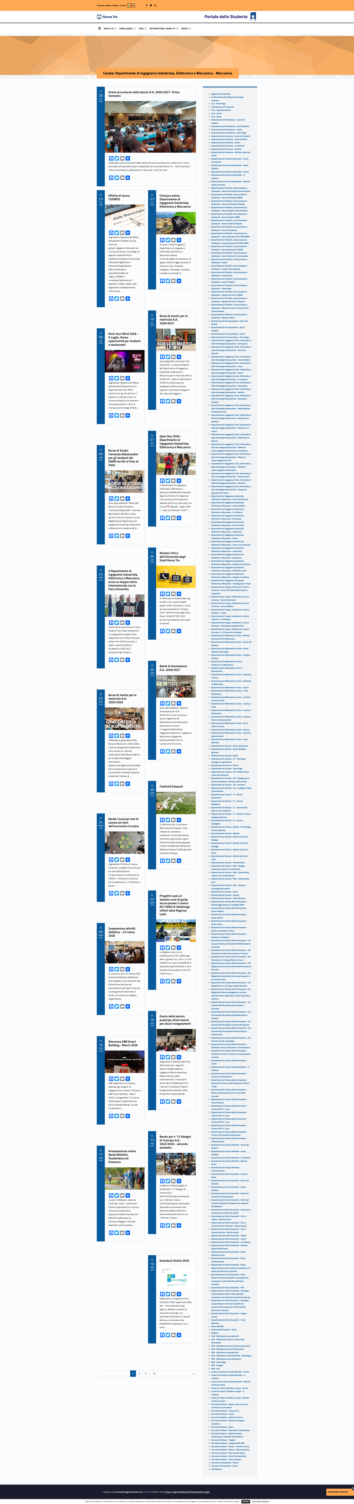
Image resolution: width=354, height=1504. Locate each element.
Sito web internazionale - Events (225, 1462)
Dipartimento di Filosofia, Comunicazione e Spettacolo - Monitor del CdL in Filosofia (229, 300)
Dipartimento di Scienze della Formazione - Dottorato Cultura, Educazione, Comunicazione (230, 1046)
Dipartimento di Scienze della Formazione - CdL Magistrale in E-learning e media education (231, 984)
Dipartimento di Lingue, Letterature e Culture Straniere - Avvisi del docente (230, 598)
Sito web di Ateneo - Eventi (222, 1413)
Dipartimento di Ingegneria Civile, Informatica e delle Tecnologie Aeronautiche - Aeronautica (231, 342)
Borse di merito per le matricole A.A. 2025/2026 (122, 699)
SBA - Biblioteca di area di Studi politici (227, 1349)
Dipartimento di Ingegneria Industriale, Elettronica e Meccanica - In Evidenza (227, 511)
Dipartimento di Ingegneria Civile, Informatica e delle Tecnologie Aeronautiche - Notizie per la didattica (231, 418)
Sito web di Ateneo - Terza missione (226, 1459)
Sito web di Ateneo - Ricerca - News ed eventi (230, 1449)
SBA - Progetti (217, 1365)
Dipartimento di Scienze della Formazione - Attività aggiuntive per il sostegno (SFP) (229, 903)
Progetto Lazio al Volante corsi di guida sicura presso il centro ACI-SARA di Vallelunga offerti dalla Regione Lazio (175, 904)
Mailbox (116, 5)
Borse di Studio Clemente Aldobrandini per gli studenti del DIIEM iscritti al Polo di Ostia (123, 457)
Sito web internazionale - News (224, 1465)
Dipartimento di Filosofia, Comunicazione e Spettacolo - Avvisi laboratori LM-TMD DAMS (230, 241)
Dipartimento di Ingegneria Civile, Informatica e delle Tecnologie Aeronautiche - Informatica (231, 384)
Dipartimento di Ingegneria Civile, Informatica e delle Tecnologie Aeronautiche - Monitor (231, 391)
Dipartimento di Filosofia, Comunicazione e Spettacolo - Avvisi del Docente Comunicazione (230, 189)
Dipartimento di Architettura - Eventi (226, 129)
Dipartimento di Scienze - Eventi (224, 765)
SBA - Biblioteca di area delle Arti (225, 1336)
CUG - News (216, 116)
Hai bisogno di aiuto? (338, 1491)
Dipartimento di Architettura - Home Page (228, 132)
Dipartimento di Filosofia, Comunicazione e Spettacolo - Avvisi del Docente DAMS (229, 196)
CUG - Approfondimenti (221, 110)
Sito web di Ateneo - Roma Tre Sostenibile (228, 1456)
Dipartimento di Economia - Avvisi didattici (229, 139)
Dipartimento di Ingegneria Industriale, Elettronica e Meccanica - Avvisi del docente (229, 498)
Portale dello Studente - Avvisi (224, 1329)
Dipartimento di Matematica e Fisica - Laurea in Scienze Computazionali (231, 718)
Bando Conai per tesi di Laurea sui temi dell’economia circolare (123, 823)
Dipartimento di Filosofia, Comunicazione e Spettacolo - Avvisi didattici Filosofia (229, 222)
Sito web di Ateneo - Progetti (223, 1439)
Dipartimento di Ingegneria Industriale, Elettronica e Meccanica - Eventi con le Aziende (230, 543)
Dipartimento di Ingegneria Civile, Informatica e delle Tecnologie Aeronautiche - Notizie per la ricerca (231, 428)
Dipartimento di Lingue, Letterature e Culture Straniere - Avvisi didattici (230, 605)
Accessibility (187, 1491)
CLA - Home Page (218, 103)
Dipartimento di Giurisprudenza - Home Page (230, 337)
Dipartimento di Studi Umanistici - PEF (227, 1287)
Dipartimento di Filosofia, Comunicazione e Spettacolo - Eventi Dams (229, 274)
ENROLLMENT (126, 28)
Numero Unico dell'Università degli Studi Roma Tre (173, 557)
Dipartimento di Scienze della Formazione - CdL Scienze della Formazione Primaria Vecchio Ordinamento (231, 1031)
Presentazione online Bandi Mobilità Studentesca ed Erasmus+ (122, 1156)
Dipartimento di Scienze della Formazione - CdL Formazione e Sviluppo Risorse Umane (231, 958)
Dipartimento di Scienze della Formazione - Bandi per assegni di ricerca (229, 929)
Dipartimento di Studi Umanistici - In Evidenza (230, 1242)
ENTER (184, 28)
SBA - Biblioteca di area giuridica (225, 1352)
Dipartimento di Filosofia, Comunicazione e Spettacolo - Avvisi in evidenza (229, 228)
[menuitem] (99, 28)
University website (104, 5)
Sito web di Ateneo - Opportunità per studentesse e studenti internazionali (227, 1435)
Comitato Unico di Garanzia (222, 106)
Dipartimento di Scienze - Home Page (226, 768)
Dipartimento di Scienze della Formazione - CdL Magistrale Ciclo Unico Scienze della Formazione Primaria (231, 966)
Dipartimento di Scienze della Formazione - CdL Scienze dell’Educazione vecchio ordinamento (231, 1023)
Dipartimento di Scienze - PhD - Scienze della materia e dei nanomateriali (230, 874)
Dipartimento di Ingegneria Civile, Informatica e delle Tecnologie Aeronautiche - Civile (231, 365)
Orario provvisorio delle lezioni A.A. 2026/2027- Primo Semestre (144, 94)
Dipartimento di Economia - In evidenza (227, 145)
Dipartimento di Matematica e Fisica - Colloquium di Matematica (227, 663)
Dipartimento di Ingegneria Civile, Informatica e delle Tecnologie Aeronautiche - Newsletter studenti (231, 399)
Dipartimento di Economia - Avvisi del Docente (230, 136)
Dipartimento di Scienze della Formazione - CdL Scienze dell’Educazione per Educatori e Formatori (231, 1005)
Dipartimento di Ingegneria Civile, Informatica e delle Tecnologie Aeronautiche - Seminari (231, 481)
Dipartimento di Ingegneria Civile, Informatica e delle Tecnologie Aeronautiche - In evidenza (231, 378)
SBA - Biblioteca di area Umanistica (226, 1358)
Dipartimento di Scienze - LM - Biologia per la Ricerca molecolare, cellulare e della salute (230, 780)
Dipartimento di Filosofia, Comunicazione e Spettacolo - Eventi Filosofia (229, 280)
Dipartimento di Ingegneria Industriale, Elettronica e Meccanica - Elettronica (227, 530)
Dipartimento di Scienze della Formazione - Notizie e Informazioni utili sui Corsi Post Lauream (229, 1093)
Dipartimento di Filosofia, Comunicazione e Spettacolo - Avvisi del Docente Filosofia (229, 202)
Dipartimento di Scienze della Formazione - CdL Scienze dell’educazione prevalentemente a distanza (231, 1015)
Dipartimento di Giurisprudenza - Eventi (228, 333)
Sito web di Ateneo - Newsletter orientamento (230, 1430)
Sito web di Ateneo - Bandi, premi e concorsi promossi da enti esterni (229, 1406)
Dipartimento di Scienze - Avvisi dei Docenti (229, 745)
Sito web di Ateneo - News (222, 1426)
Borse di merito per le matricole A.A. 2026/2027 (174, 320)
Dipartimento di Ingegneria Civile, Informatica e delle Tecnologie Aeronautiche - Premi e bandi (231, 475)
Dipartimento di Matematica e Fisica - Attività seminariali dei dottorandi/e (230, 637)
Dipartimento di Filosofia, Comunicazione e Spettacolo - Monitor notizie (229, 316)
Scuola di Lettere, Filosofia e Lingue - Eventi (229, 1388)
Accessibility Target (201, 1491)
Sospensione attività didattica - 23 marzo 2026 (121, 932)
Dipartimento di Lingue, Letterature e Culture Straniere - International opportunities (230, 624)
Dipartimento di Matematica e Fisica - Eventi (230, 687)
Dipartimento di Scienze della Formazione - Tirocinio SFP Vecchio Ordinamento (229, 1133)
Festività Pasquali (171, 786)
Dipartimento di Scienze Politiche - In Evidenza (230, 1157)
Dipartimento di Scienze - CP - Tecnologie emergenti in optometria (228, 760)
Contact (123, 5)
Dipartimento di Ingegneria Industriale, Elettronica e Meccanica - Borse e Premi (227, 524)
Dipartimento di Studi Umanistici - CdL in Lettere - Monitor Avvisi (228, 1218)
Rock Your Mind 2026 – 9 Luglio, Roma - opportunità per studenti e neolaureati (124, 339)
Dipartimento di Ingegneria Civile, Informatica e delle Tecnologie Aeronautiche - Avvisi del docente (231, 350)
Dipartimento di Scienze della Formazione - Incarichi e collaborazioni (229, 1075)
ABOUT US (109, 28)
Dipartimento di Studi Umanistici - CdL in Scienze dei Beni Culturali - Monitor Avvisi (229, 1224)
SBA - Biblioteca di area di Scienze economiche (230, 1345)
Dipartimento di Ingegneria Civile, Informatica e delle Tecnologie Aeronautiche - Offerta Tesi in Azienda (231, 437)
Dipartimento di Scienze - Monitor (225, 833)
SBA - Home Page (218, 1362)
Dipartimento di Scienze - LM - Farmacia (228, 784)
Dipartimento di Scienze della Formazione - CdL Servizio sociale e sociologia (231, 1039)
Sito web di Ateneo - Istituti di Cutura (227, 1417)
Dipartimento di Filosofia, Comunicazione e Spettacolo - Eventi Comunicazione (229, 267)
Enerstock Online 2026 (174, 1260)
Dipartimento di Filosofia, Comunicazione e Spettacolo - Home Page (229, 287)
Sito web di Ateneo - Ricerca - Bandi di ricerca (230, 1446)
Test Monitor (216, 1469)
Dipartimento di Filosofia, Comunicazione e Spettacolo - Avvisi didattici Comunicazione (229, 209)
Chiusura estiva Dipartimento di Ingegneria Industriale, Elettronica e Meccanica (175, 201)
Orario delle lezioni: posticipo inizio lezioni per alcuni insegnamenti (175, 1020)
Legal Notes (177, 1491)
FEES (141, 28)
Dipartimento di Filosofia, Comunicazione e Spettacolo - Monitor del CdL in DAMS (229, 293)
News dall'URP (217, 1326)
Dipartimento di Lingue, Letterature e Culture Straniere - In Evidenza (230, 618)
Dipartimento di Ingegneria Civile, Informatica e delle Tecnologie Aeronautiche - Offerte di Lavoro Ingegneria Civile (231, 457)
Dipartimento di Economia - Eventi (225, 142)
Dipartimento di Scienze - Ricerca (225, 895)
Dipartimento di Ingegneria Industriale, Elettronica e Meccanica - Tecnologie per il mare (231, 582)
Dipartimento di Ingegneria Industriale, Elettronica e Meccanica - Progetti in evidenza (230, 575)
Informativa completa (260, 1501)
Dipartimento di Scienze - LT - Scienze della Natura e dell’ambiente (229, 809)
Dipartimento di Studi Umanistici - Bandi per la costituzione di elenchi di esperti (231, 1211)
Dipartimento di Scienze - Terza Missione (228, 898)
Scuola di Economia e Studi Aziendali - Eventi (230, 1371)
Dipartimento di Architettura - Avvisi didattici (230, 126)
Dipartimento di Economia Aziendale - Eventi (230, 171)
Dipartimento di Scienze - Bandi (224, 755)
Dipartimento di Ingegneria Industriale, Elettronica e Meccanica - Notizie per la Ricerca (230, 562)
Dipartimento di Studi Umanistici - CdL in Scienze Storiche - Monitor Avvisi (228, 1231)
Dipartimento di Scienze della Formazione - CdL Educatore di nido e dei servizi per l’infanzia (231, 952)
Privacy (168, 1491)
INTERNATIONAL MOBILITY (162, 28)
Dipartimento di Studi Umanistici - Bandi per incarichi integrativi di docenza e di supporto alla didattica (230, 1203)
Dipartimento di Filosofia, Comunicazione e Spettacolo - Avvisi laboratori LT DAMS (229, 248)
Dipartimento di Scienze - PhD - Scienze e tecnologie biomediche (228, 887)
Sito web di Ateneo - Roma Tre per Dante (228, 1452)
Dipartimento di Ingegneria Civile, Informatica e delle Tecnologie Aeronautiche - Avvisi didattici (231, 358)
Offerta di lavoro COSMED (119, 197)
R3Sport (214, 1332)
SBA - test (215, 1368)
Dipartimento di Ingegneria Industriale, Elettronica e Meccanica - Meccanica (227, 556)
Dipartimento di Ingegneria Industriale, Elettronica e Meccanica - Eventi (227, 536)
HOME (99, 28)
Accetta (246, 1501)
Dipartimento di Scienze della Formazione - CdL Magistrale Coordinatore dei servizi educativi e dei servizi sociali (231, 976)
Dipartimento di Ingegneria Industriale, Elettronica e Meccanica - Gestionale (227, 549)
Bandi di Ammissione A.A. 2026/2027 (173, 668)
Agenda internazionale (220, 93)
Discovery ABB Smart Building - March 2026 (123, 1043)
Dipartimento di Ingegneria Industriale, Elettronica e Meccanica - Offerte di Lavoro (229, 569)
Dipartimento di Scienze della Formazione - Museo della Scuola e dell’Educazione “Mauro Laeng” (230, 1083)
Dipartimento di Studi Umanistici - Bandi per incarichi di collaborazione (230, 1195)
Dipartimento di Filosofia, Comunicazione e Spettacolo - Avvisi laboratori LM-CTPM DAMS (230, 235)
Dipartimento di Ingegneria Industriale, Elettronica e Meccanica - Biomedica (227, 517)
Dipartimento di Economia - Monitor (226, 149)
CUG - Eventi (216, 113)
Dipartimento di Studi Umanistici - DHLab (228, 1235)
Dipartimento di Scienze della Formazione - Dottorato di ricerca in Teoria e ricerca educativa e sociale (231, 1054)
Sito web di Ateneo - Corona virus (225, 1410)
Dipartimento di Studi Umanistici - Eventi (228, 1238)
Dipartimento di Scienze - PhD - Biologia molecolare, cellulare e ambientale (228, 867)
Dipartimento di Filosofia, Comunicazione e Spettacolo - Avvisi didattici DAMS (229, 215)
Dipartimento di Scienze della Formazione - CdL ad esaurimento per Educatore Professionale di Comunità (231, 943)
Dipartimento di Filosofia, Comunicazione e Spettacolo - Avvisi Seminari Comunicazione (229, 254)
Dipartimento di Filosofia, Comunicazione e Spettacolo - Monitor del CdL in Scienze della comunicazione (229, 308)
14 (154, 1373)
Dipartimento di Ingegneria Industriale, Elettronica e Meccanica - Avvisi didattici (228, 504)
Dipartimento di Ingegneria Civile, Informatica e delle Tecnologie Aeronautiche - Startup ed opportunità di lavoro (231, 489)
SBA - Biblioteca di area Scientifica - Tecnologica (231, 1355)
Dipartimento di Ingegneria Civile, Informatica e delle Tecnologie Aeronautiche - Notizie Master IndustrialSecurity (231, 408)
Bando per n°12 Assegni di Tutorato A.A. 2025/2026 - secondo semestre (175, 1142)
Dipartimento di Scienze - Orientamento (228, 862)
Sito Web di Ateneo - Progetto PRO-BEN (227, 1443)
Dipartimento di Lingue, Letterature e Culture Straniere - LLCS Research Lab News (230, 631)
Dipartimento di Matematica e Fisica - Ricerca (230, 729)
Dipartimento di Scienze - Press (224, 891)
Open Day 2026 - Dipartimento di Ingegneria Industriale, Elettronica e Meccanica (175, 441)
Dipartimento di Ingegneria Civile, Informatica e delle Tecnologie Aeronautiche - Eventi (231, 371)
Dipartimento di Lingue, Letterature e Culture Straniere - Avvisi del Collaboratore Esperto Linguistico (230, 590)
